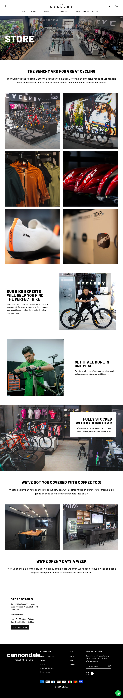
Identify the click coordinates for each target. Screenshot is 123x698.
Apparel (47, 11)
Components (81, 11)
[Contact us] (118, 693)
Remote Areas (45, 672)
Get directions (20, 627)
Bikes (34, 11)
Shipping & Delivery (47, 668)
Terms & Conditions (47, 656)
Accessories (63, 11)
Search (71, 656)
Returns (42, 664)
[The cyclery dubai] (61, 613)
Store (25, 11)
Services (96, 11)
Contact (71, 660)
